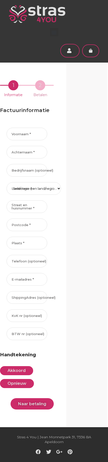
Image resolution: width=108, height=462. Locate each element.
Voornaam (21, 134)
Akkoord (17, 370)
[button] (54, 32)
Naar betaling (32, 403)
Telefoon (29, 261)
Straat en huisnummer (23, 206)
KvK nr (27, 315)
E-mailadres (23, 279)
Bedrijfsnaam (32, 170)
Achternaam (23, 152)
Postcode (21, 225)
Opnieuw (17, 383)
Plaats (18, 243)
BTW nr (28, 334)
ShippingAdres (34, 297)
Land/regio (22, 188)
